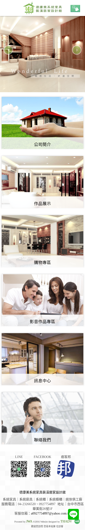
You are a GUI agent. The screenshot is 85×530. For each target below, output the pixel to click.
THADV (66, 521)
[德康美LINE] (73, 514)
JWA (29, 521)
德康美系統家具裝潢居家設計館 (42, 492)
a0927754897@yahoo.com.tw (51, 513)
